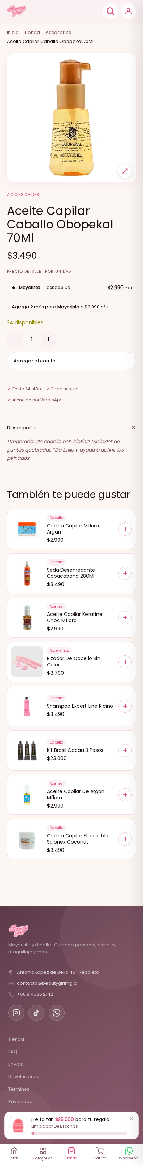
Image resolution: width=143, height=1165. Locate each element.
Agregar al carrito (35, 360)
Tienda (32, 32)
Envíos (15, 1064)
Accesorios (58, 32)
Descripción (71, 427)
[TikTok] (36, 1013)
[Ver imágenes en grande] (125, 171)
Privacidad (20, 1101)
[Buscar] (110, 11)
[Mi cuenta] (128, 11)
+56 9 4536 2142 (35, 994)
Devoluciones (23, 1076)
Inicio (13, 32)
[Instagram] (16, 1013)
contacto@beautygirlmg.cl (47, 983)
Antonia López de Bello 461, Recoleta (58, 972)
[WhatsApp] (57, 1013)
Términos (19, 1089)
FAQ (12, 1051)
